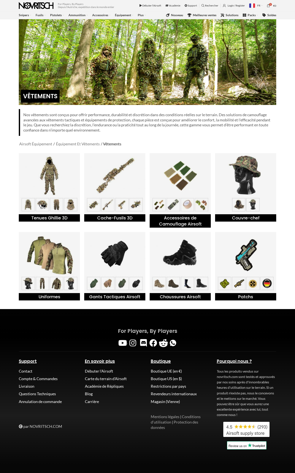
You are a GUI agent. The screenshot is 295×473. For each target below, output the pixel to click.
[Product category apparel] (49, 266)
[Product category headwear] (245, 187)
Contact (25, 371)
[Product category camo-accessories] (180, 190)
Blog (89, 393)
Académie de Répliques (104, 386)
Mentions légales (165, 416)
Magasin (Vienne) (165, 401)
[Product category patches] (245, 266)
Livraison (26, 386)
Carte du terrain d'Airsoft (106, 378)
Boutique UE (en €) (166, 371)
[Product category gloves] (114, 266)
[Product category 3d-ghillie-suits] (49, 187)
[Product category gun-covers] (114, 187)
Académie (174, 5)
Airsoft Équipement (35, 143)
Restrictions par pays (168, 386)
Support (192, 5)
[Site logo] (36, 5)
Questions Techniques (37, 393)
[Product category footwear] (180, 266)
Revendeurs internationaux (174, 393)
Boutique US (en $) (166, 378)
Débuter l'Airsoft (151, 5)
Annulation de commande (40, 401)
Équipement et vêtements (78, 143)
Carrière (92, 401)
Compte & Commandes (38, 378)
